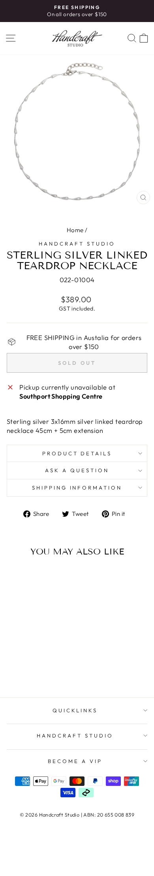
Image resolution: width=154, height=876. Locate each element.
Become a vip (75, 761)
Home (75, 230)
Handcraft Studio (77, 243)
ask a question (77, 470)
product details (77, 453)
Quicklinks (75, 710)
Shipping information (77, 487)
